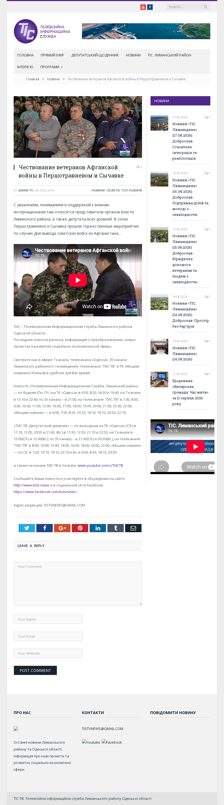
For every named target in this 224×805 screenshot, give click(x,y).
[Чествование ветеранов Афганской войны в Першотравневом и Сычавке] (78, 127)
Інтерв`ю (25, 66)
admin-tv (25, 190)
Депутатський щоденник (95, 55)
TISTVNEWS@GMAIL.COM (102, 728)
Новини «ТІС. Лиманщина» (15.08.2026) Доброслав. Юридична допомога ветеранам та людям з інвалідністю (185, 258)
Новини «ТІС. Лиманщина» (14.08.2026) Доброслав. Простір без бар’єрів (190, 315)
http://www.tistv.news (31, 485)
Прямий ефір (52, 55)
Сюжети (113, 190)
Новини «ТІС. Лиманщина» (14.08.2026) (184, 353)
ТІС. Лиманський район (169, 55)
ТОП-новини (131, 190)
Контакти (93, 712)
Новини (133, 55)
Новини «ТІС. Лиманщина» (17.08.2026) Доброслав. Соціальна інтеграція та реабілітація (184, 141)
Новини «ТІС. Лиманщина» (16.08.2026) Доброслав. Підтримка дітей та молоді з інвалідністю (190, 197)
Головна (25, 55)
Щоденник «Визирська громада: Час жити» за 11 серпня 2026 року (190, 392)
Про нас (22, 712)
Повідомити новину (173, 712)
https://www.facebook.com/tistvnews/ (45, 491)
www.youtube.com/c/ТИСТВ (100, 465)
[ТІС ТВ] (42, 31)
